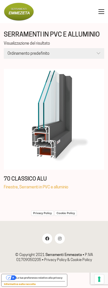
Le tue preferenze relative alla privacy (39, 277)
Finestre (11, 187)
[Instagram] (60, 239)
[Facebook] (47, 239)
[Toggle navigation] (101, 11)
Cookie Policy (66, 213)
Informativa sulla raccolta (20, 283)
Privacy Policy (42, 213)
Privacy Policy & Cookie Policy (68, 259)
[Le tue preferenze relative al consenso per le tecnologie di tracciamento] (99, 279)
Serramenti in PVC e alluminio (43, 187)
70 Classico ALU (25, 179)
